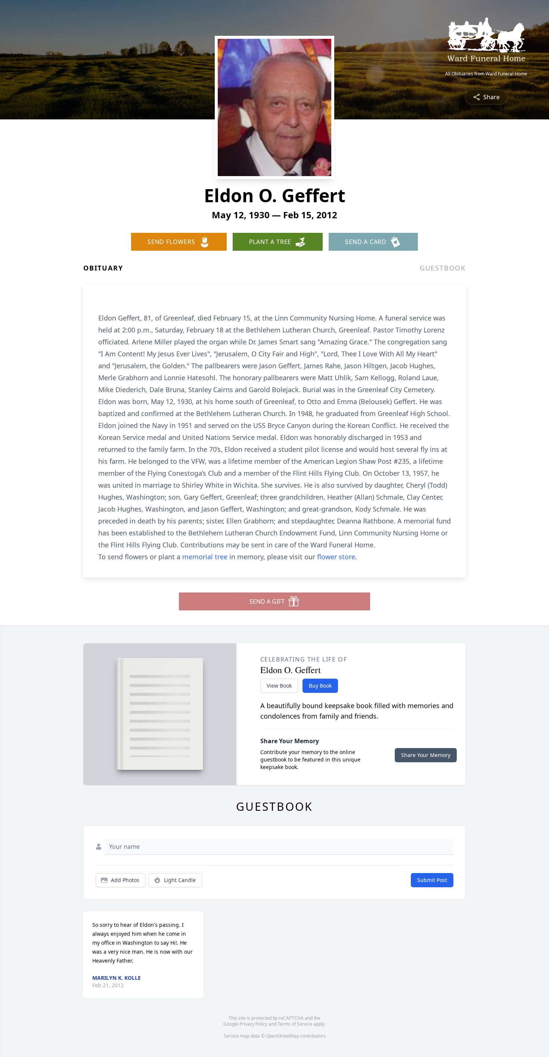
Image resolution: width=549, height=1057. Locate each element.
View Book (279, 685)
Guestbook (443, 267)
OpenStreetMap (282, 1036)
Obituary (103, 267)
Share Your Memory (425, 755)
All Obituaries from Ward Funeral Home (486, 74)
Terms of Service (294, 1024)
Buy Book (320, 685)
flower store (336, 556)
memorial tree (204, 556)
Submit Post (432, 880)
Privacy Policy (253, 1024)
